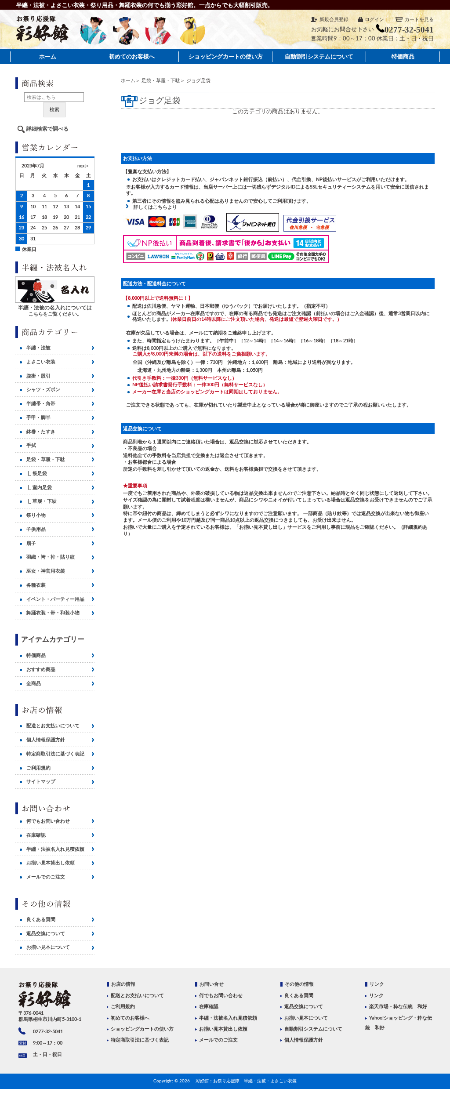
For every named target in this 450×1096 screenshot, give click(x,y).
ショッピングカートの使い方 (226, 56)
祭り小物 (36, 515)
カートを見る (419, 19)
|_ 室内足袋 (39, 487)
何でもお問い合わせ (48, 821)
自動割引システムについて (319, 56)
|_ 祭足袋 (36, 473)
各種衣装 (36, 585)
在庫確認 (36, 835)
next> (83, 166)
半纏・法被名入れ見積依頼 (55, 849)
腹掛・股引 (38, 376)
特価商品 (403, 56)
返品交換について (45, 933)
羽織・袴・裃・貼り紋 (50, 557)
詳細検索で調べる (47, 128)
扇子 (31, 543)
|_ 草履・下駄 (41, 501)
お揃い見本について (48, 947)
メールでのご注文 (45, 877)
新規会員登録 (333, 19)
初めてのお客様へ (132, 56)
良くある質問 (40, 919)
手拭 (31, 445)
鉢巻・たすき (40, 431)
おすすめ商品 (40, 669)
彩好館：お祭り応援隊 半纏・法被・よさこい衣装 (246, 1081)
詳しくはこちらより (153, 207)
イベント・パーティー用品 (55, 599)
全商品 (33, 683)
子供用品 (36, 529)
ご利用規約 (38, 768)
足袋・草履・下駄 (161, 80)
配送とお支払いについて (53, 725)
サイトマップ (40, 781)
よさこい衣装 (40, 361)
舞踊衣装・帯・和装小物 (53, 612)
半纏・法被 (38, 347)
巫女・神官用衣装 (45, 571)
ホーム (47, 56)
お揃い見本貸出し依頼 (50, 862)
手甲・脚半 (38, 417)
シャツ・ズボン (43, 389)
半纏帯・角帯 (40, 403)
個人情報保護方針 (45, 739)
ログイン (374, 19)
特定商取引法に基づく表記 (55, 753)
